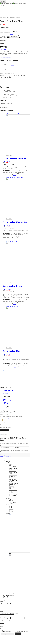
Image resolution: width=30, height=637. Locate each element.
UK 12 (11, 510)
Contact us (5, 393)
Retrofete (11, 486)
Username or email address (9, 613)
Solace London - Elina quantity (9, 36)
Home (1, 17)
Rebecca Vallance (13, 483)
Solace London (6, 17)
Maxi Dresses (12, 502)
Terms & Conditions (8, 401)
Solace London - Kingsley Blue (15, 222)
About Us (5, 403)
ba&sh (10, 469)
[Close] (0, 454)
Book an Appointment (8, 390)
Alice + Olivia (12, 467)
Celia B (11, 473)
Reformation (12, 484)
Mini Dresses (12, 499)
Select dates (6, 170)
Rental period (3, 37)
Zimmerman (12, 496)
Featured (8, 513)
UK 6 (10, 506)
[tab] (15, 49)
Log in (2, 623)
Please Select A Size (5, 32)
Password (5, 618)
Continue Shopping (4, 430)
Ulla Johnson (12, 495)
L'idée (10, 477)
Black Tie (23, 76)
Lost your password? (14, 620)
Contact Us (6, 597)
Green (12, 65)
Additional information (5, 57)
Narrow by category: (23, 631)
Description (3, 49)
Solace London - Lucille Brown (15, 158)
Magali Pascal (12, 479)
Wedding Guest (7, 77)
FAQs (4, 391)
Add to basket (4, 46)
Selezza (11, 492)
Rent (4, 460)
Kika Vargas (12, 476)
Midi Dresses (12, 501)
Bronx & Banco (13, 472)
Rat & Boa (11, 481)
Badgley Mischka (13, 468)
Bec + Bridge (12, 471)
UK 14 (11, 511)
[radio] (15, 31)
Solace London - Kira (11, 351)
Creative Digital (7, 418)
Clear (11, 34)
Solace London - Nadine (12, 286)
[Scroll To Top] (1, 433)
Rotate (10, 488)
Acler (10, 464)
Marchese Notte (13, 480)
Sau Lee (11, 491)
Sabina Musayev (13, 490)
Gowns (11, 503)
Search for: (2, 629)
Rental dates (3, 40)
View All (8, 461)
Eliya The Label (13, 475)
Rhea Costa (12, 487)
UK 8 (10, 507)
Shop (4, 402)
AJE (10, 465)
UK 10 (11, 509)
